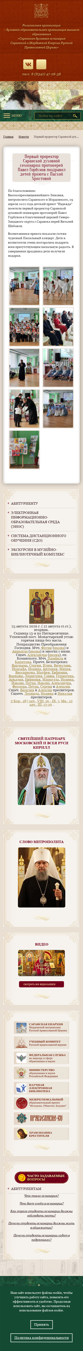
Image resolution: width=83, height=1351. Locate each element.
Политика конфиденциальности (41, 1338)
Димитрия (33, 676)
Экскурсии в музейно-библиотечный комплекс (37, 552)
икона (59, 648)
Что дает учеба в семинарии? (41, 1203)
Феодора (19, 686)
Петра (30, 683)
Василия (27, 690)
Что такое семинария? (41, 1195)
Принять (41, 1324)
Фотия (46, 648)
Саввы (49, 676)
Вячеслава (62, 665)
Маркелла (50, 679)
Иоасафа (19, 669)
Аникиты (20, 651)
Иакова (18, 683)
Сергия (35, 665)
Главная (8, 136)
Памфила (55, 658)
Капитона (23, 662)
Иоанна (34, 669)
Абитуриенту (24, 503)
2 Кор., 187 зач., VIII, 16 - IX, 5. (35, 701)
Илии (47, 665)
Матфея (43, 672)
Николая (65, 693)
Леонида (31, 693)
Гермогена (64, 676)
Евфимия (59, 672)
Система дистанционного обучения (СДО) (38, 538)
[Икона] (41, 623)
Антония (50, 669)
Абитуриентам (26, 1189)
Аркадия (16, 679)
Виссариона (25, 672)
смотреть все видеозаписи (39, 984)
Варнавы (16, 676)
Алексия (63, 686)
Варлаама (19, 665)
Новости (24, 136)
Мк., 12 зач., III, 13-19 (51, 703)
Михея (64, 669)
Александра (37, 655)
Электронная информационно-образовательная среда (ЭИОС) (35, 520)
